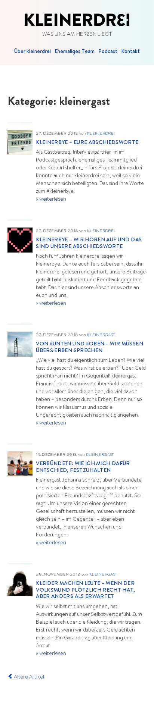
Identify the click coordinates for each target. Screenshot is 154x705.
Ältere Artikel (28, 677)
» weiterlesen (51, 199)
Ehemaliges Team (75, 51)
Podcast (107, 51)
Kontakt (130, 51)
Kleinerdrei (77, 19)
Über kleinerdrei (32, 51)
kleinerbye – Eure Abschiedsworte (87, 142)
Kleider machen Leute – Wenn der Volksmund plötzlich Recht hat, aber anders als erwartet (85, 590)
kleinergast (101, 335)
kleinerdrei (101, 134)
